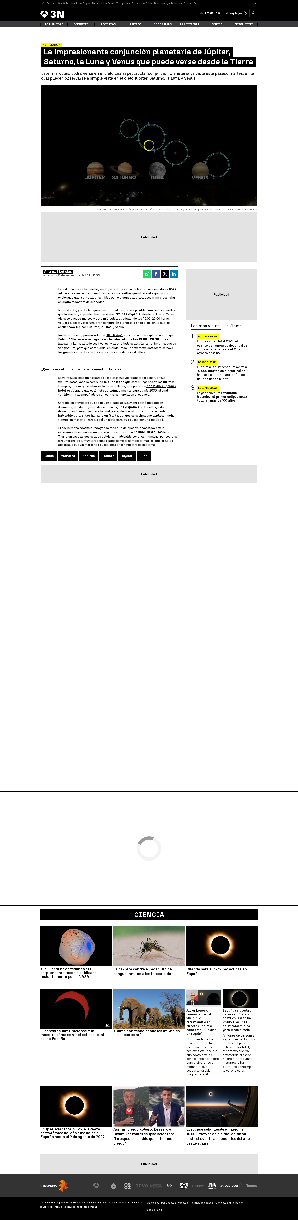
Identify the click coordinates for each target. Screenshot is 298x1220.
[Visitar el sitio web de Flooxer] (251, 1186)
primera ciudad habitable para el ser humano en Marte (112, 413)
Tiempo (135, 24)
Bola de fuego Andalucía (168, 3)
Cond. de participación (229, 1202)
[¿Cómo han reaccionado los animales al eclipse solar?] (149, 1009)
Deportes (81, 24)
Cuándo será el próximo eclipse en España (216, 971)
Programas (163, 24)
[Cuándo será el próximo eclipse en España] (222, 946)
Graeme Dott (191, 3)
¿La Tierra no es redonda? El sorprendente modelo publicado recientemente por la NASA (68, 973)
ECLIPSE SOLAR (208, 388)
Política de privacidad (174, 1202)
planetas (68, 456)
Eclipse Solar (208, 336)
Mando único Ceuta (103, 3)
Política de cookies (202, 1202)
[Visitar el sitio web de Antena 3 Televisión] (99, 1186)
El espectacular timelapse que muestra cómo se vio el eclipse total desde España (72, 1035)
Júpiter (127, 456)
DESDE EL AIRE (207, 362)
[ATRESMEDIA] (54, 1185)
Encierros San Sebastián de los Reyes (68, 3)
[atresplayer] (236, 13)
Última (212, 13)
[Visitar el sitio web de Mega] (156, 1186)
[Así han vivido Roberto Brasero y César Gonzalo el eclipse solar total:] (149, 1106)
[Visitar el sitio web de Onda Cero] (184, 1186)
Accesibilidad (154, 1209)
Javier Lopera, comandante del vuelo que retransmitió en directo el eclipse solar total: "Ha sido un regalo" (201, 1022)
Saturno (89, 456)
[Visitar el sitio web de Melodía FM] (212, 1186)
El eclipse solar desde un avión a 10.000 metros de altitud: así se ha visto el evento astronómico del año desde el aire (222, 373)
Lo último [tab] (233, 326)
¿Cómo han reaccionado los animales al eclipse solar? (146, 1033)
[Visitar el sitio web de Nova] (142, 1186)
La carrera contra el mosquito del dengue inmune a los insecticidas (143, 971)
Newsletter (244, 24)
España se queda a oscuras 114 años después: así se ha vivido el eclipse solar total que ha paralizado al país (237, 1020)
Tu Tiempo (114, 335)
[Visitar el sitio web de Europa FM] (198, 1186)
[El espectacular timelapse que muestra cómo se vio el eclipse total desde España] (76, 1009)
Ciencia (149, 914)
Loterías (108, 24)
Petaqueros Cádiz (142, 3)
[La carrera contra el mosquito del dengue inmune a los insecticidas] (149, 946)
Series (217, 24)
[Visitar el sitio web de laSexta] (113, 1186)
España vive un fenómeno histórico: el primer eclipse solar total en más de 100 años (222, 396)
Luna (143, 456)
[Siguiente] (255, 3)
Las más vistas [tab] (205, 326)
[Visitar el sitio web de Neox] (127, 1186)
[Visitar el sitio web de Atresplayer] (231, 1186)
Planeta (108, 456)
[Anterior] (43, 3)
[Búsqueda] (254, 13)
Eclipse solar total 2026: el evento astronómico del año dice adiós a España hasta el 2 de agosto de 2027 (222, 347)
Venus (49, 456)
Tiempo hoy (123, 3)
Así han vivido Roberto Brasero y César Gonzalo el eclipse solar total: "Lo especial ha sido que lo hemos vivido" (144, 1136)
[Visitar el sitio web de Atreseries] (170, 1186)
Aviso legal (152, 1202)
